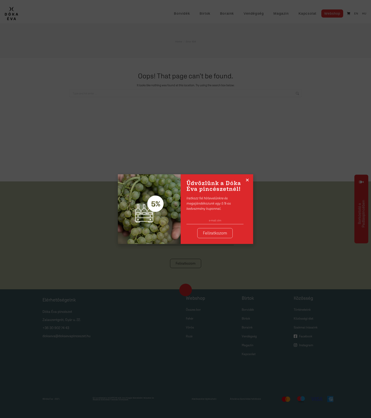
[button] (247, 180)
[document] (185, 209)
